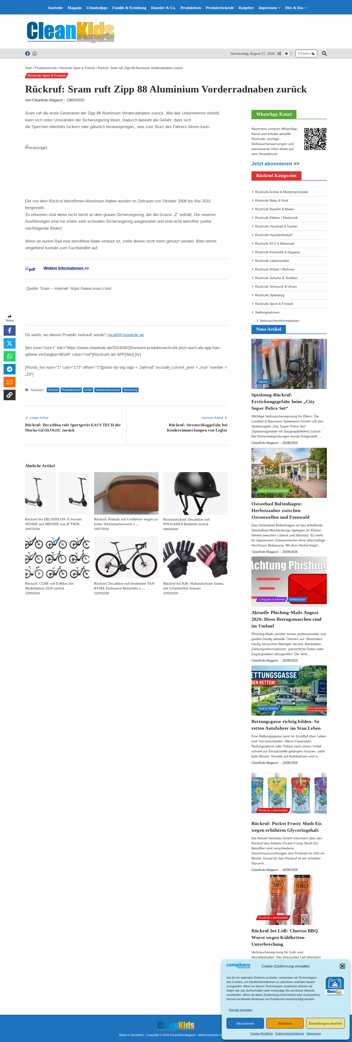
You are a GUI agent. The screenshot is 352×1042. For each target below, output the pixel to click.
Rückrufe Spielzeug (269, 295)
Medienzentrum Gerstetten (215, 1035)
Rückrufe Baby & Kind (271, 200)
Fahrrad (53, 390)
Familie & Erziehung (129, 8)
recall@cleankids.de (126, 335)
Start (28, 68)
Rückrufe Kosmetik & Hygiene (277, 252)
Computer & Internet (272, 599)
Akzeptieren (245, 1023)
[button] (342, 966)
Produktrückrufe (220, 8)
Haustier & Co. (163, 8)
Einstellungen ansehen (325, 1023)
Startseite (55, 8)
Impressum (314, 1033)
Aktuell (263, 381)
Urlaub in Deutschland (273, 490)
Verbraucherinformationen (279, 321)
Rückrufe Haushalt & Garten (276, 226)
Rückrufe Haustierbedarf (273, 235)
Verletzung (130, 390)
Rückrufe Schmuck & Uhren (276, 286)
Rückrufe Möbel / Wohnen (275, 269)
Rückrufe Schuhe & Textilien (276, 278)
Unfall (88, 390)
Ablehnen (285, 1023)
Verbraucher (297, 599)
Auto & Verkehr (268, 708)
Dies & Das (294, 8)
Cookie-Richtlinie (261, 1033)
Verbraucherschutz (108, 390)
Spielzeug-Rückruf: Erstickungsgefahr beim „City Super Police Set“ (283, 401)
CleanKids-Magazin (47, 100)
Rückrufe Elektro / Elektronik (276, 218)
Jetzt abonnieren (271, 164)
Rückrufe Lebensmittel (272, 261)
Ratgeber (246, 8)
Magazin (75, 8)
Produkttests (191, 8)
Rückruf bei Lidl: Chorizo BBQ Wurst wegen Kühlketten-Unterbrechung (284, 937)
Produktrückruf (71, 390)
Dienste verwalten (240, 1010)
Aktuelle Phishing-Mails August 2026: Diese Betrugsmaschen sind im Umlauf (286, 619)
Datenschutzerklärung (289, 1033)
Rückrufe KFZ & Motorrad (274, 243)
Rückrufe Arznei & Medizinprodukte (281, 192)
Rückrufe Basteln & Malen (274, 209)
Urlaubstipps (97, 8)
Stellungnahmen (267, 312)
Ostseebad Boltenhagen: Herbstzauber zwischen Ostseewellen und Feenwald (280, 510)
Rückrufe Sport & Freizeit (77, 68)
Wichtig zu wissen (294, 708)
